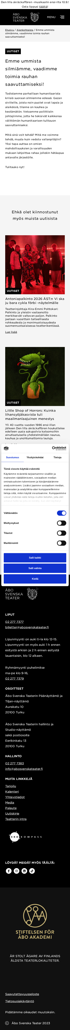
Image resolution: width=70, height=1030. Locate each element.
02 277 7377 (14, 622)
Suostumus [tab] (12, 457)
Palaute (11, 808)
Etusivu (9, 30)
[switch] (61, 523)
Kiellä (35, 578)
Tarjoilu (10, 786)
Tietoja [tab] (57, 457)
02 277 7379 (14, 678)
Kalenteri (12, 791)
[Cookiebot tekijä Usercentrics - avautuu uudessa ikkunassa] (52, 448)
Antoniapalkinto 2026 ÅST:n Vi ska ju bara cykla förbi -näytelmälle (34, 301)
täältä (43, 6)
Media (9, 802)
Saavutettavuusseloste (22, 994)
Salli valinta (35, 568)
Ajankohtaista (25, 30)
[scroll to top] (61, 1021)
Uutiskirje (12, 813)
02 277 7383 (14, 763)
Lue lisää (11, 332)
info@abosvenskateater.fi (24, 769)
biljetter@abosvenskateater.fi (27, 627)
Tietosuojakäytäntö (19, 1001)
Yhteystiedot (15, 797)
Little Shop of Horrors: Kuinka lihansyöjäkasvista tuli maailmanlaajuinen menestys (30, 415)
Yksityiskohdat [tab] (35, 457)
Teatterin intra (16, 819)
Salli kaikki (35, 557)
